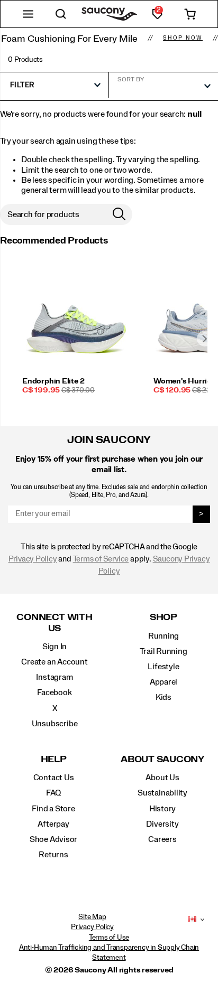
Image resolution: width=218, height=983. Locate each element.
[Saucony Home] (109, 14)
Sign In (54, 646)
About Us (162, 777)
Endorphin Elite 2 (53, 381)
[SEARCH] (60, 14)
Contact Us (53, 777)
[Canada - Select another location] (192, 920)
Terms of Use (109, 937)
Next (205, 339)
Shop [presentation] (163, 617)
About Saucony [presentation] (162, 759)
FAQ (53, 793)
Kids (163, 697)
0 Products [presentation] (25, 59)
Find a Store (53, 808)
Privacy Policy (32, 559)
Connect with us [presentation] (54, 622)
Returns (53, 854)
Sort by (130, 79)
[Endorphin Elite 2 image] (76, 322)
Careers (162, 839)
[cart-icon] (190, 14)
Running (163, 636)
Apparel (164, 682)
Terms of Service (101, 559)
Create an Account (54, 662)
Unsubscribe (55, 723)
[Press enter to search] (119, 214)
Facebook (54, 692)
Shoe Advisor (53, 839)
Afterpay (53, 824)
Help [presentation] (54, 759)
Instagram (54, 677)
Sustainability (162, 793)
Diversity (162, 824)
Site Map (92, 917)
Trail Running (163, 651)
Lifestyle (163, 666)
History (162, 808)
